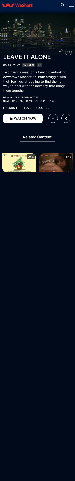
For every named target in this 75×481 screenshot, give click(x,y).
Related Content (37, 137)
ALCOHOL (42, 107)
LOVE (27, 107)
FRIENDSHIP (11, 107)
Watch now (25, 118)
